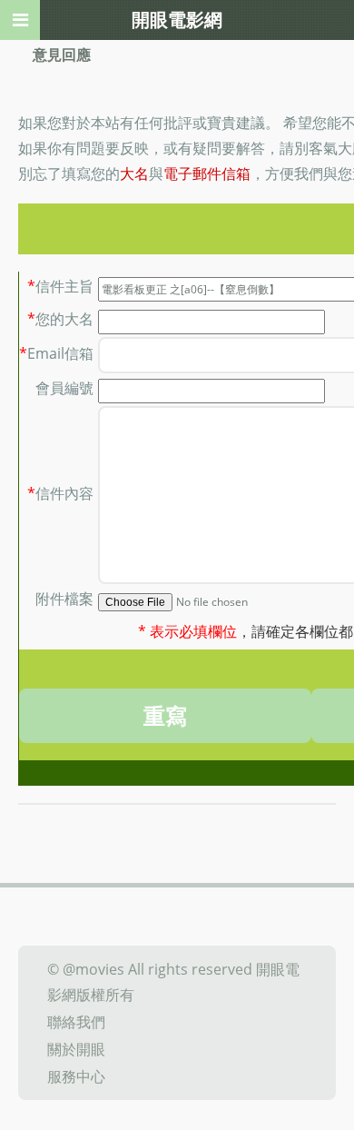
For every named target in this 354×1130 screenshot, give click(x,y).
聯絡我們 (76, 1022)
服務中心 (76, 1076)
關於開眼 (76, 1049)
